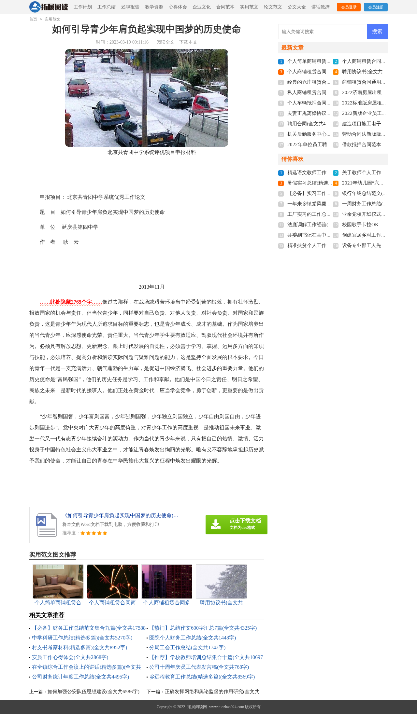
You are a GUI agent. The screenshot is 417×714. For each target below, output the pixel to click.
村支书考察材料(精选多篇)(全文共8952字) (79, 647)
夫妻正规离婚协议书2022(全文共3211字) (331, 113)
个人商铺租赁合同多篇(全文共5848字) (328, 71)
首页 (33, 19)
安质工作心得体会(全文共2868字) (70, 657)
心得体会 (178, 7)
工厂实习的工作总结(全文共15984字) (327, 214)
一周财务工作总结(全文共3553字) (378, 203)
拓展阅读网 (197, 707)
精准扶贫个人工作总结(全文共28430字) (329, 245)
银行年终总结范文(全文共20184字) (379, 193)
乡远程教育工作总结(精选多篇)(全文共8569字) (202, 677)
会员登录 (349, 7)
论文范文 (273, 7)
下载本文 (188, 42)
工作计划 (83, 7)
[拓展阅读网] (48, 7)
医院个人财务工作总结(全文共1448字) (192, 637)
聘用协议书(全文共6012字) (371, 71)
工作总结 (106, 7)
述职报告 (130, 7)
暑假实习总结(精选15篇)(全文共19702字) (331, 182)
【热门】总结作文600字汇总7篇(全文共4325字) (203, 628)
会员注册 (376, 7)
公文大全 (297, 7)
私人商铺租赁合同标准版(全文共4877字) (330, 92)
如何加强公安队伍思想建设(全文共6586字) (93, 691)
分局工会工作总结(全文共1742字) (187, 647)
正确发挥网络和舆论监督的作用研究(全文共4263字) (220, 691)
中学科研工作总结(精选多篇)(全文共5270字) (82, 637)
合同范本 (225, 7)
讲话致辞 (320, 7)
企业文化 (202, 7)
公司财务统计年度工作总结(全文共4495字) (80, 677)
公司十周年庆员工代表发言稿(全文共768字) (199, 667)
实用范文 (249, 7)
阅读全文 (165, 42)
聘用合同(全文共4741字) (313, 123)
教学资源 (154, 7)
